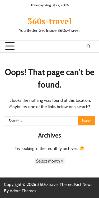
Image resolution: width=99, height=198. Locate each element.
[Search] (88, 46)
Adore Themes (23, 190)
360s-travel (49, 21)
